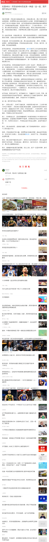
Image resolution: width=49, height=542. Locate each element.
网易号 (8, 2)
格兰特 (29, 49)
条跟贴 (24, 188)
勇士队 (27, 134)
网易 (3, 2)
